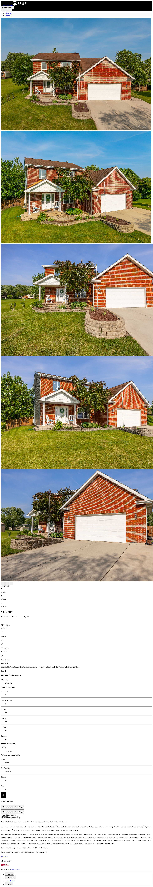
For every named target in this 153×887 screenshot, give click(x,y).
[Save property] (7, 583)
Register (9, 10)
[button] (76, 74)
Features (8, 15)
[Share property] (11, 583)
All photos (5, 586)
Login (3, 10)
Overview (8, 13)
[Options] (3, 583)
